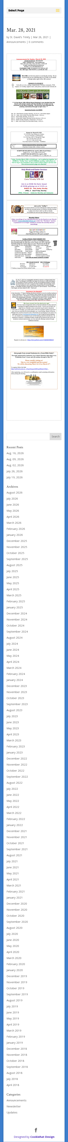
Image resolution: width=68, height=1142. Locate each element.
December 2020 (17, 903)
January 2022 (15, 825)
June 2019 (13, 1012)
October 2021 (15, 843)
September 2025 (17, 559)
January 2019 (15, 1042)
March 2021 (14, 885)
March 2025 (14, 595)
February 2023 (16, 746)
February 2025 (16, 601)
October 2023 (15, 698)
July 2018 (12, 1079)
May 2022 (13, 801)
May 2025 (13, 583)
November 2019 (17, 982)
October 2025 (15, 553)
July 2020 (12, 934)
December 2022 (17, 758)
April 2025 (13, 589)
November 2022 (17, 764)
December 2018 (17, 1048)
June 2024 (13, 649)
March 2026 (14, 522)
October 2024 (15, 625)
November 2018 (17, 1054)
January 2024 (15, 680)
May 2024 (13, 655)
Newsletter (14, 1106)
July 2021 (12, 861)
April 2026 (13, 516)
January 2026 (15, 535)
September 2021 (17, 849)
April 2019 (13, 1024)
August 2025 (14, 565)
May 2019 (13, 1018)
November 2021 (17, 837)
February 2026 (16, 529)
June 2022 (13, 795)
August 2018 (14, 1073)
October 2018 (15, 1060)
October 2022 (15, 770)
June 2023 (13, 722)
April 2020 (13, 952)
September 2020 (17, 921)
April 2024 (13, 662)
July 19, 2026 (15, 477)
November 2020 (17, 909)
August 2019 (14, 1000)
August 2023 (14, 710)
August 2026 (14, 492)
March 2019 (14, 1030)
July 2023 (12, 716)
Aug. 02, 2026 (15, 465)
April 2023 (13, 734)
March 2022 (14, 813)
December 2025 (17, 541)
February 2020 (16, 964)
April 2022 (13, 807)
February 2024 (16, 674)
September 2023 (17, 704)
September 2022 (17, 776)
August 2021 (14, 855)
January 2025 (15, 607)
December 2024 (17, 613)
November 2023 (17, 692)
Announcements (16, 42)
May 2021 (13, 873)
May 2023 (13, 728)
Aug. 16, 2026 (15, 453)
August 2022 (14, 782)
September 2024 (17, 631)
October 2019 (15, 988)
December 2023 (17, 686)
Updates (12, 1112)
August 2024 (14, 637)
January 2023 (15, 752)
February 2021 (16, 891)
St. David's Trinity (20, 37)
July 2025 (12, 571)
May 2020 (13, 946)
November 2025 (17, 547)
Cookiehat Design (42, 1137)
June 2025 (13, 577)
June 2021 (13, 867)
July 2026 (12, 498)
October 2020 (15, 915)
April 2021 (13, 879)
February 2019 (16, 1036)
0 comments (36, 42)
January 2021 (15, 897)
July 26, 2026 (15, 471)
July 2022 (12, 788)
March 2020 (14, 958)
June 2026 (13, 504)
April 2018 (13, 1085)
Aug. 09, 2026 (15, 459)
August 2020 (14, 928)
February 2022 (16, 819)
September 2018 (17, 1067)
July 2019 (12, 1006)
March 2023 (14, 740)
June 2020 (13, 940)
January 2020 (15, 970)
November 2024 (17, 619)
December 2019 (17, 976)
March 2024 (14, 668)
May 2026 (13, 510)
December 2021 (17, 831)
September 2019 (17, 994)
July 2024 (12, 643)
